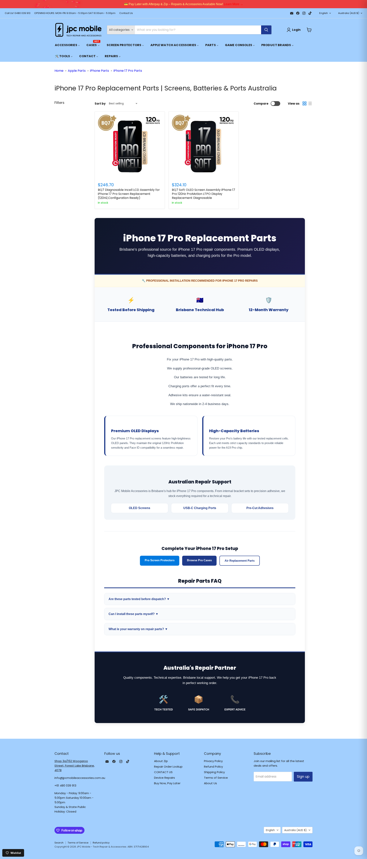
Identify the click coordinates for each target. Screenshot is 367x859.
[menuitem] (67, 45)
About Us (210, 783)
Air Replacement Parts (240, 560)
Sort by (100, 103)
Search (58, 842)
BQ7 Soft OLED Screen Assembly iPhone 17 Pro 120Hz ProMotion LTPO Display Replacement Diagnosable (203, 194)
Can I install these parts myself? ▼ (133, 614)
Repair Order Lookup (168, 767)
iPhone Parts (99, 70)
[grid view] (304, 103)
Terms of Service (216, 778)
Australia (348, 13)
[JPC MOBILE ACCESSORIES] (78, 29)
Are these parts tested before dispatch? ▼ (139, 599)
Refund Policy (213, 767)
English (323, 13)
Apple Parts (77, 70)
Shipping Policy (214, 772)
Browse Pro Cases (199, 560)
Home (58, 70)
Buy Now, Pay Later (167, 783)
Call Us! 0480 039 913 (17, 13)
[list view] (310, 103)
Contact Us (126, 13)
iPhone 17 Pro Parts (128, 70)
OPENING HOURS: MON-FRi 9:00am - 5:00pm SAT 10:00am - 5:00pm (74, 13)
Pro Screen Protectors (160, 560)
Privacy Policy (213, 761)
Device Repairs (164, 778)
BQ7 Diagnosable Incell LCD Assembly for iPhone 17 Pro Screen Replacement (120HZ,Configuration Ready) (129, 194)
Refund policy (101, 842)
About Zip (161, 761)
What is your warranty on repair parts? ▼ (138, 629)
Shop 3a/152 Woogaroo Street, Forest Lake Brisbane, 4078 (74, 765)
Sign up (303, 776)
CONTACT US (163, 772)
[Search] (266, 29)
